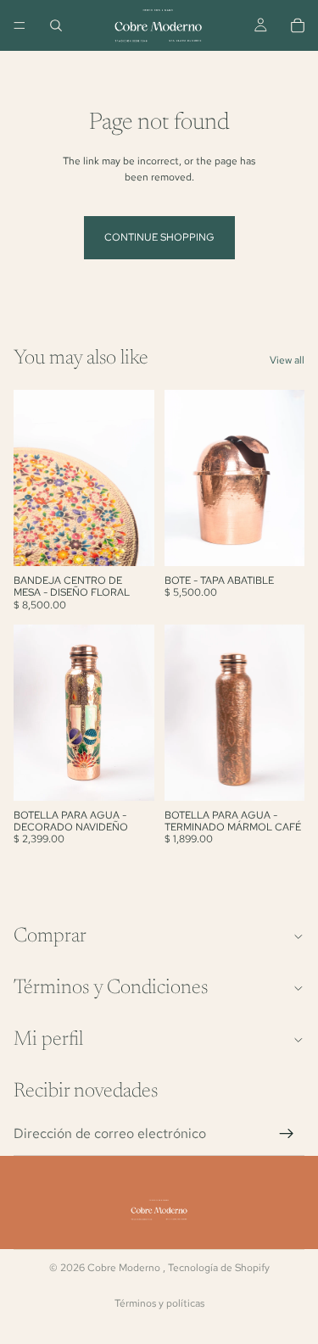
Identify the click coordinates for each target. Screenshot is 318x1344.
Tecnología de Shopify (219, 1268)
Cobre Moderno (125, 1268)
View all (287, 360)
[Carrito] (297, 25)
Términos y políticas (159, 1303)
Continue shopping (159, 237)
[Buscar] (56, 25)
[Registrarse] (286, 1134)
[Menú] (19, 25)
